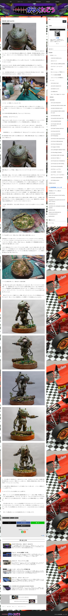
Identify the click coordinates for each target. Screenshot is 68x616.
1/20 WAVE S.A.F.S (6, 517)
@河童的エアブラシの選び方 (55, 190)
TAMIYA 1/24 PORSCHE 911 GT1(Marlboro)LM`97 (55, 213)
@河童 (57, 37)
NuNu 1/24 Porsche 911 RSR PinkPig (57, 195)
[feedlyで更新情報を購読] (22, 532)
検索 (49, 19)
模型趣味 (17, 517)
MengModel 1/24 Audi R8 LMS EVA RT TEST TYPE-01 (57, 200)
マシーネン (12, 517)
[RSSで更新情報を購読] (25, 532)
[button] (23, 525)
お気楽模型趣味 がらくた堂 (56, 187)
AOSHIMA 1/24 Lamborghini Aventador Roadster (57, 207)
